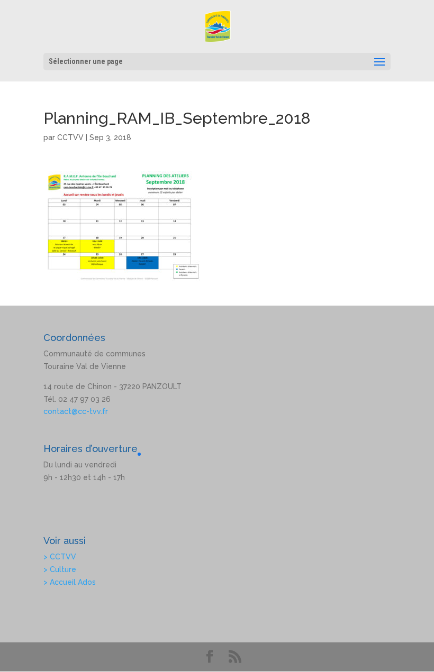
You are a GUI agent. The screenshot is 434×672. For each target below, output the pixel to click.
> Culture (59, 569)
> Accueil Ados (69, 582)
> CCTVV (59, 557)
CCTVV (70, 137)
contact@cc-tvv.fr (75, 411)
